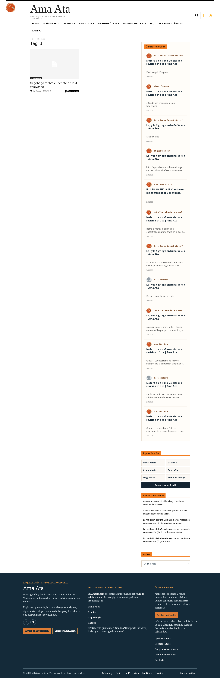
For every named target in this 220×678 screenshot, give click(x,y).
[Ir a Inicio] (10, 11)
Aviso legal (108, 673)
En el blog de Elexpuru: (157, 72)
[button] (196, 15)
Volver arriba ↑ (188, 673)
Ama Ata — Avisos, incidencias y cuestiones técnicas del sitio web (163, 503)
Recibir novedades (166, 615)
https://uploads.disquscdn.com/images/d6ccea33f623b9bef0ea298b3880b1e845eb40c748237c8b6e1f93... (165, 169)
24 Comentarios (72, 91)
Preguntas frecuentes (166, 649)
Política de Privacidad (128, 673)
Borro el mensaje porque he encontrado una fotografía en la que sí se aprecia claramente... (165, 230)
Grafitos (172, 462)
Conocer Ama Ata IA (165, 485)
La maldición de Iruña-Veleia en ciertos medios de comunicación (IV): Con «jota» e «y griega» (166, 521)
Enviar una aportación (37, 630)
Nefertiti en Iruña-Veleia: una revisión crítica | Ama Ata (164, 62)
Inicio (32, 39)
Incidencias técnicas (165, 654)
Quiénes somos (163, 638)
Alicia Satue (35, 91)
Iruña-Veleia (149, 462)
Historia (92, 623)
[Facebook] (203, 15)
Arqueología (149, 470)
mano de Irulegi (105, 597)
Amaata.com (97, 594)
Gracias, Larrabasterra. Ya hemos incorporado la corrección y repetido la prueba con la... (165, 362)
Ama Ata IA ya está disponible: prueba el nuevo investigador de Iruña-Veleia (165, 512)
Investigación (36, 78)
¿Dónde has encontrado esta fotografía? (160, 104)
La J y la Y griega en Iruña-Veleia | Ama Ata (165, 127)
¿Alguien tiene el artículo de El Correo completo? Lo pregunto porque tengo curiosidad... (164, 329)
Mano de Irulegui (177, 477)
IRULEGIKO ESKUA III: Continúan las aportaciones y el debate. (165, 191)
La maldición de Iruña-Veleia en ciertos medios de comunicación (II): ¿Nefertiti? (166, 540)
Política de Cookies (152, 673)
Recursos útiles (162, 644)
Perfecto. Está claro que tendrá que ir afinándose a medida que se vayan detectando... (164, 396)
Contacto (159, 660)
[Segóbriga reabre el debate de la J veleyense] (54, 64)
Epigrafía (173, 470)
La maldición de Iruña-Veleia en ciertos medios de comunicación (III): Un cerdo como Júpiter (166, 531)
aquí (121, 631)
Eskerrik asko (152, 136)
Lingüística (149, 477)
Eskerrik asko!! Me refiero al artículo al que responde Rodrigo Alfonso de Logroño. (164, 264)
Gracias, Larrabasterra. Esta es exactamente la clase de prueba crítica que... (164, 430)
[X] (210, 15)
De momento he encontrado (160, 296)
